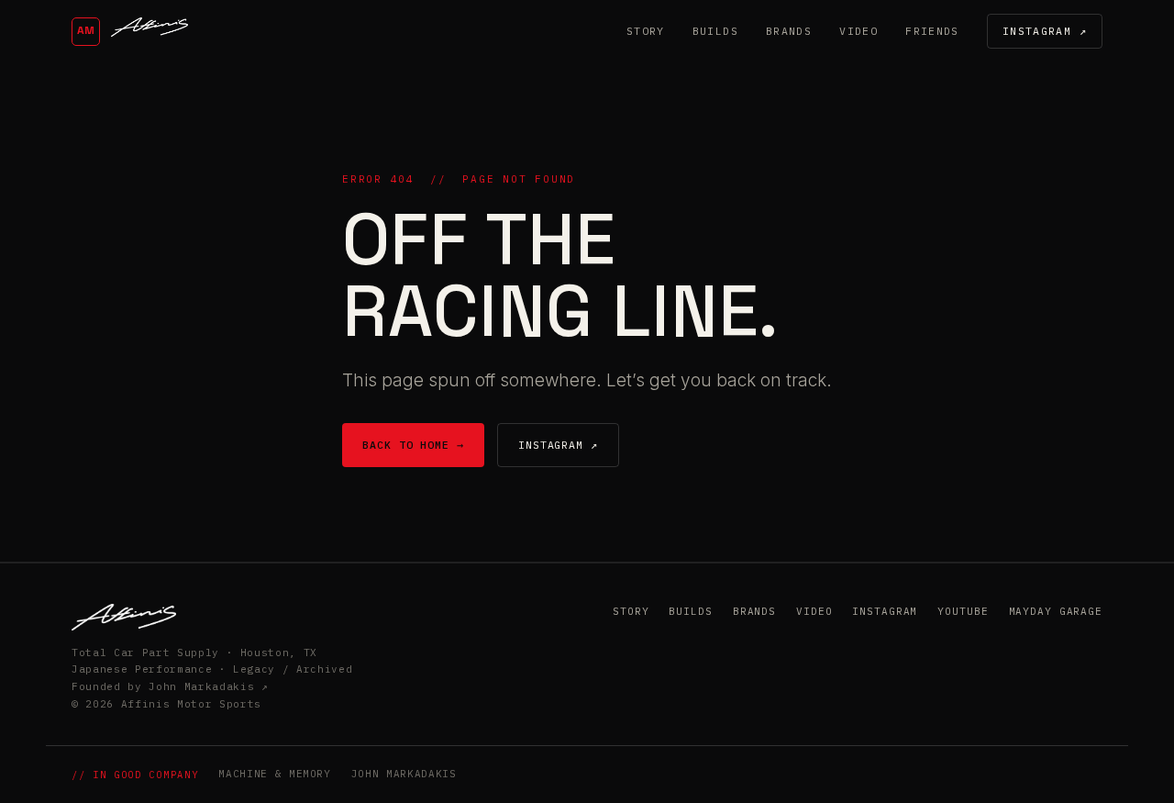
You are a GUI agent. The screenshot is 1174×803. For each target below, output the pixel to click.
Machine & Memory (274, 773)
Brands (789, 31)
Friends (932, 31)
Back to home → (413, 445)
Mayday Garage (1055, 611)
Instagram (884, 611)
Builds (715, 31)
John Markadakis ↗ (208, 686)
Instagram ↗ (1044, 31)
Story (645, 31)
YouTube (962, 611)
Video (858, 31)
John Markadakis (404, 773)
